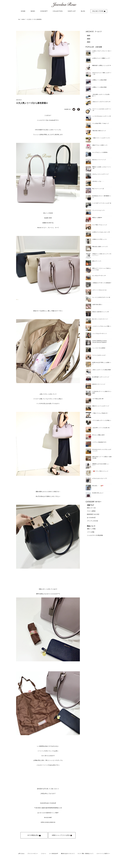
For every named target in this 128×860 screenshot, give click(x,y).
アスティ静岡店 (91, 511)
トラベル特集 (90, 532)
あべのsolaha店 (91, 517)
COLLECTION (58, 11)
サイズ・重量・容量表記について (85, 853)
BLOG (83, 11)
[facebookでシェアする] (78, 109)
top (19, 19)
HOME (23, 11)
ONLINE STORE (98, 11)
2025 (88, 35)
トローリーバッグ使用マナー (103, 853)
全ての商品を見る (33, 835)
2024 (88, 39)
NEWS (33, 11)
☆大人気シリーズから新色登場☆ (34, 19)
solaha (23, 19)
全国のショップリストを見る (61, 835)
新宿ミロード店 (91, 508)
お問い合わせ (21, 853)
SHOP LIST (72, 11)
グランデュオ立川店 (92, 521)
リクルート (43, 853)
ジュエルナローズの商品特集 (95, 535)
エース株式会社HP (53, 853)
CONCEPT (44, 11)
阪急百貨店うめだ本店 (93, 514)
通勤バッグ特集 (91, 528)
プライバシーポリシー (32, 853)
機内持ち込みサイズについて (68, 853)
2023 (88, 42)
